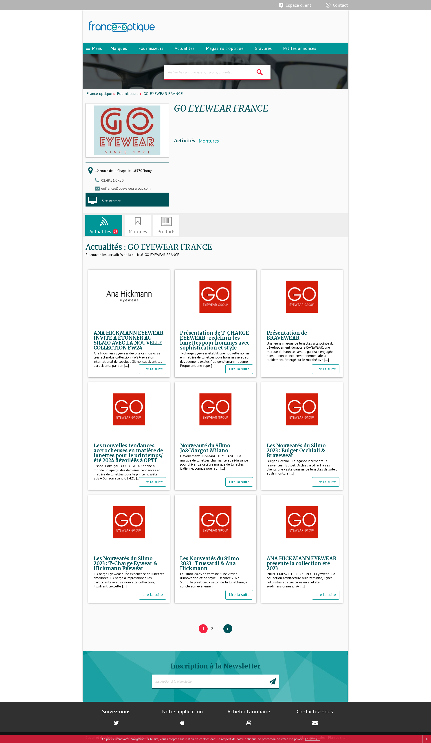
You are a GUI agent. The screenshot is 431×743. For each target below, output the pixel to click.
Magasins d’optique (225, 48)
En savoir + (312, 739)
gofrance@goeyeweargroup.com (126, 188)
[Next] (228, 629)
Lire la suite (152, 369)
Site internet (111, 200)
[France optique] (149, 26)
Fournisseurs (150, 48)
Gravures (263, 48)
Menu (94, 48)
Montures (209, 141)
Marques (118, 48)
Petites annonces (299, 48)
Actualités (185, 48)
